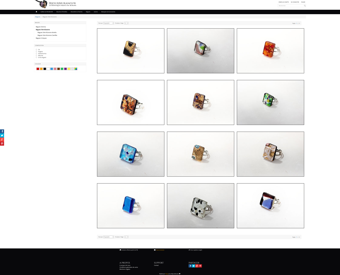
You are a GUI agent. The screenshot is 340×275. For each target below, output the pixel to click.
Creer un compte (284, 2)
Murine (40, 55)
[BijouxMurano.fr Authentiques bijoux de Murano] (41, 4)
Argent (40, 52)
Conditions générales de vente (129, 267)
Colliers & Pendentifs (47, 12)
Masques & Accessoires (108, 12)
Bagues (88, 12)
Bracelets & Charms (76, 12)
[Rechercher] (305, 5)
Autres (96, 12)
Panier (303, 2)
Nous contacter (160, 250)
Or (39, 50)
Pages (293, 23)
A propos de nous (125, 265)
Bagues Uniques (41, 38)
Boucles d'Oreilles (61, 12)
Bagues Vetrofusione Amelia (47, 32)
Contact (156, 265)
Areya (166, 274)
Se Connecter (295, 2)
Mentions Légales (125, 269)
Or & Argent (42, 57)
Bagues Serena (41, 27)
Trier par (100, 23)
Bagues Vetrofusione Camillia (47, 35)
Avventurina (42, 53)
